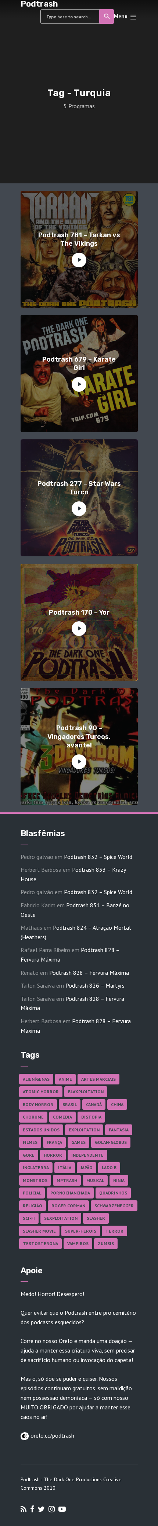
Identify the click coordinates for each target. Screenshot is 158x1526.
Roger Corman (68, 1205)
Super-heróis (80, 1231)
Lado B (109, 1167)
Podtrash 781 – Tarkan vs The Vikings (79, 239)
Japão (86, 1167)
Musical (95, 1180)
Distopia (91, 1117)
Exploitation (84, 1129)
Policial (32, 1193)
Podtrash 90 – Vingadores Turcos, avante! (79, 736)
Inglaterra (36, 1167)
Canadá (94, 1104)
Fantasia (119, 1129)
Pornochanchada (70, 1193)
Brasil (69, 1104)
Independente (87, 1155)
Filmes (30, 1142)
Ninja (119, 1180)
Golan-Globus (111, 1142)
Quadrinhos (113, 1193)
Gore (29, 1155)
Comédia (62, 1117)
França (54, 1142)
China (117, 1104)
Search (106, 16)
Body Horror (38, 1104)
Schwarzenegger (114, 1205)
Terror (114, 1231)
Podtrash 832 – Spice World (98, 856)
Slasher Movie (39, 1231)
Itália (64, 1167)
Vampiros (78, 1243)
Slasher (96, 1218)
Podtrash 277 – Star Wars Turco (79, 488)
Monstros (35, 1180)
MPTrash (67, 1180)
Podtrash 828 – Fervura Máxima (89, 972)
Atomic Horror (41, 1091)
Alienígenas (36, 1079)
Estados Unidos (41, 1129)
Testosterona (40, 1243)
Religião (32, 1205)
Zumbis (106, 1243)
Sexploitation (61, 1218)
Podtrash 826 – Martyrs (95, 985)
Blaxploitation (86, 1091)
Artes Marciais (98, 1079)
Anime (65, 1079)
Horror (53, 1155)
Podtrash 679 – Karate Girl (79, 363)
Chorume (33, 1117)
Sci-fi (29, 1218)
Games (78, 1142)
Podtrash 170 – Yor (79, 612)
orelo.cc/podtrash (51, 1435)
